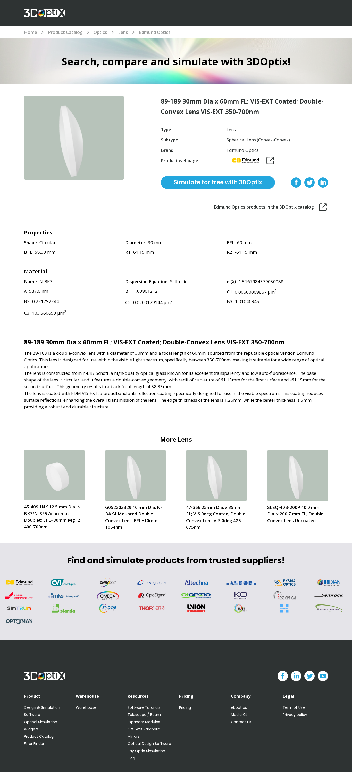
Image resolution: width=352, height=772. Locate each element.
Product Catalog (65, 32)
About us (239, 707)
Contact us (241, 722)
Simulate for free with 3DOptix (218, 182)
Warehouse (86, 707)
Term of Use (294, 707)
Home (30, 32)
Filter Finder (34, 743)
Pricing (185, 707)
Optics (100, 32)
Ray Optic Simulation (146, 750)
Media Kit (239, 714)
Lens (123, 32)
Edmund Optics (155, 32)
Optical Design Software (149, 743)
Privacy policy (295, 714)
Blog (131, 758)
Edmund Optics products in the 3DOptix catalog (264, 207)
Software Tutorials (144, 707)
